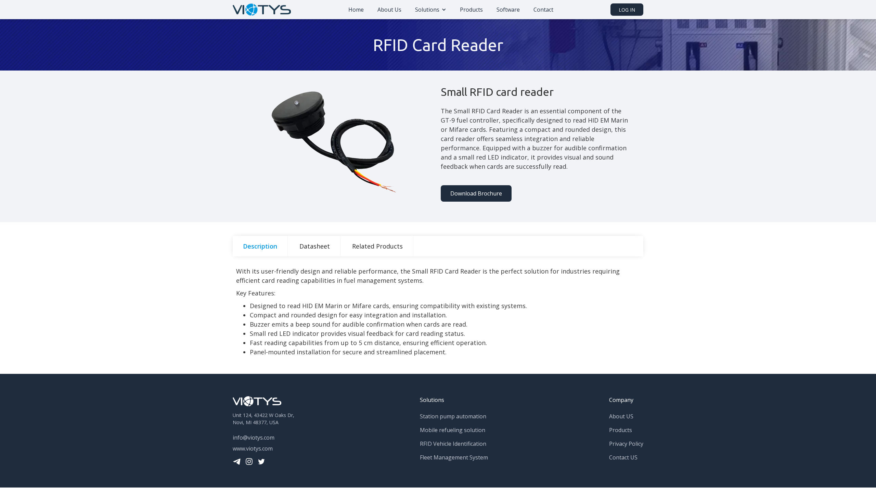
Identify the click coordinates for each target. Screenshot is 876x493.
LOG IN (627, 10)
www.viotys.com (253, 448)
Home (356, 9)
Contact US (623, 457)
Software (508, 9)
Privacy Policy (626, 443)
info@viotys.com (253, 437)
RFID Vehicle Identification (453, 443)
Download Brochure (476, 193)
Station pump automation (453, 416)
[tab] (260, 246)
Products (471, 9)
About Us (389, 9)
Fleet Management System (454, 457)
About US (621, 416)
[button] (430, 9)
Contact (543, 9)
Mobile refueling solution (452, 430)
